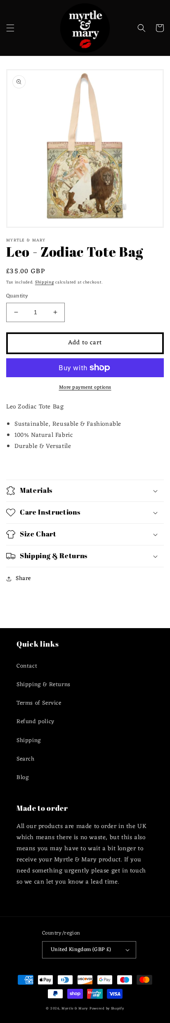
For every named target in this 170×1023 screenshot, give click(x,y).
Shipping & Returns (44, 685)
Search (26, 759)
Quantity (17, 296)
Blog (23, 777)
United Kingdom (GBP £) (81, 949)
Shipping (44, 282)
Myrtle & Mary (74, 1008)
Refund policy (35, 722)
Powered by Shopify (107, 1008)
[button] (10, 28)
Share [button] (23, 578)
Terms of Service (39, 703)
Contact (27, 666)
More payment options (85, 387)
